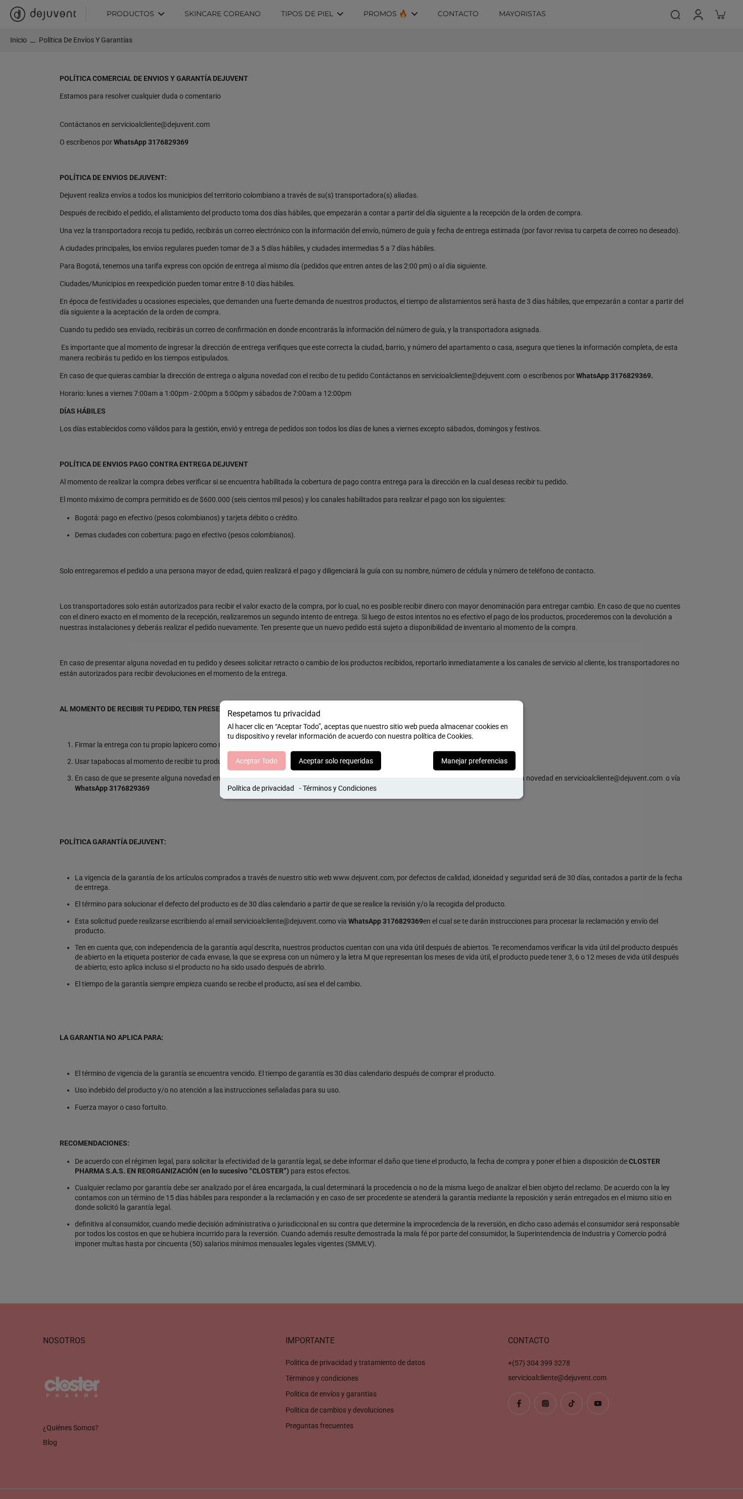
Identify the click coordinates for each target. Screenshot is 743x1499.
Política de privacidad (260, 788)
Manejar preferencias (474, 761)
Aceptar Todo (256, 761)
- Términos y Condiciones (338, 788)
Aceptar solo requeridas (336, 761)
